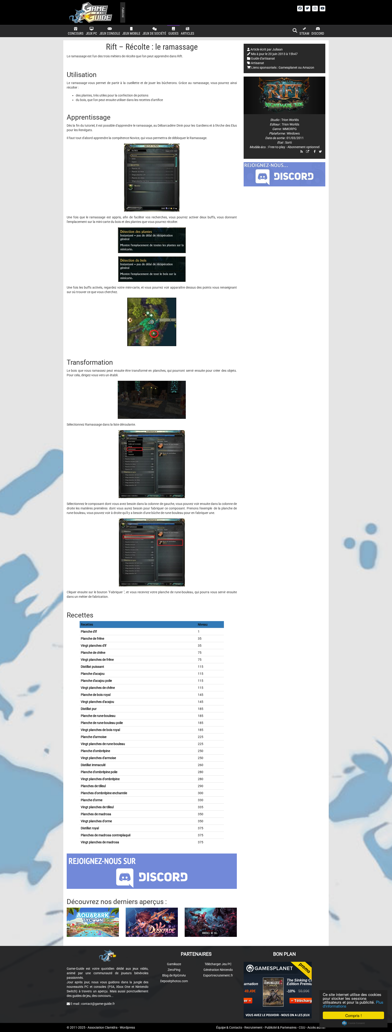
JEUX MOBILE (131, 33)
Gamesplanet (288, 67)
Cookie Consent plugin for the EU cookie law (353, 1023)
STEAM (304, 33)
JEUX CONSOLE (109, 33)
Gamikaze (174, 964)
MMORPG (290, 129)
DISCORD (317, 33)
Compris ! (353, 1015)
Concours (75, 33)
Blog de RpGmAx (174, 975)
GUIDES (173, 33)
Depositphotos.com (174, 981)
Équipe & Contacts (229, 1027)
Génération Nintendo (218, 970)
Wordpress (127, 1027)
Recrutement (253, 1027)
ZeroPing (174, 970)
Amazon (308, 67)
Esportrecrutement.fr (218, 975)
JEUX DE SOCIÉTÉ (154, 33)
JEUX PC (91, 33)
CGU (302, 1027)
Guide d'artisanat (263, 58)
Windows (293, 133)
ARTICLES (187, 33)
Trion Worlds (290, 120)
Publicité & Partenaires (280, 1027)
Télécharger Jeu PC (218, 964)
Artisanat (257, 63)
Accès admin (316, 1027)
